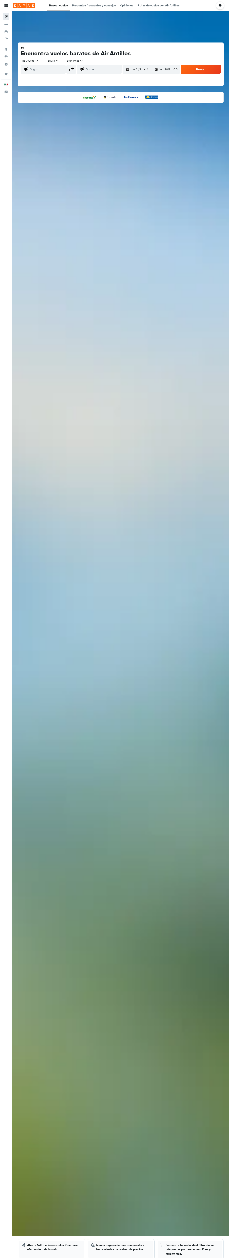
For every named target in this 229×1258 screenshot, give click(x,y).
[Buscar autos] (6, 31)
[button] (6, 5)
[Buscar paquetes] (6, 38)
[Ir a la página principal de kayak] (24, 5)
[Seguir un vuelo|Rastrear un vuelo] (6, 56)
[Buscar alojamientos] (6, 23)
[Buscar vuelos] (6, 16)
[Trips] (6, 74)
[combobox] (30, 60)
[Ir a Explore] (6, 49)
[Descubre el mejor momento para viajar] (6, 64)
